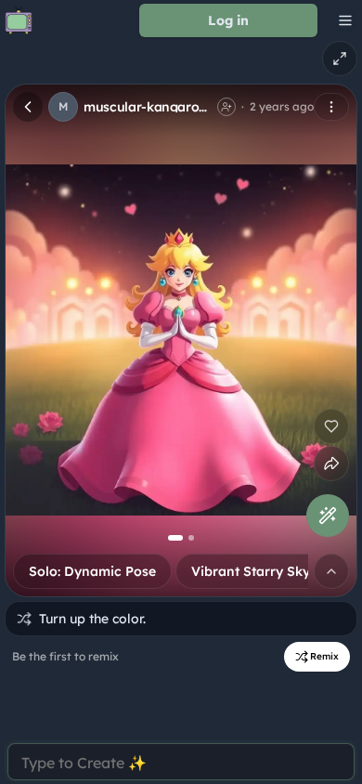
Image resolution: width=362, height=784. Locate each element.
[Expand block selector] (331, 571)
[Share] (331, 463)
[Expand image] (339, 58)
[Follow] (226, 107)
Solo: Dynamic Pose (92, 571)
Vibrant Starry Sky (250, 571)
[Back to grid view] (28, 107)
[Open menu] (331, 107)
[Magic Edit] (327, 515)
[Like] (331, 426)
